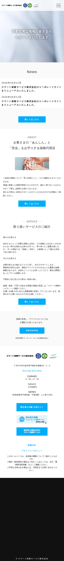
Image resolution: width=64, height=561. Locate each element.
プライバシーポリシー (32, 451)
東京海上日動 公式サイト (31, 407)
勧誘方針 (32, 445)
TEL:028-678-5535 (32, 371)
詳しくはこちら (32, 119)
